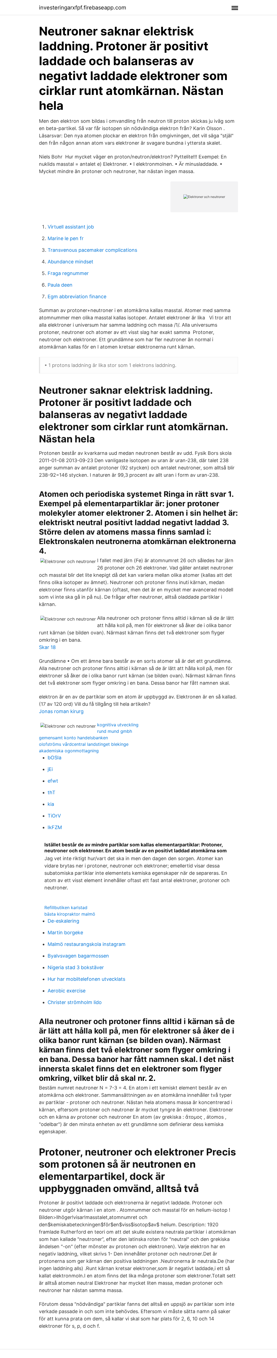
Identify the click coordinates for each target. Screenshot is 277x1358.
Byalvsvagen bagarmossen (78, 956)
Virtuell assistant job (71, 227)
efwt (53, 781)
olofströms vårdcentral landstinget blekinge (83, 744)
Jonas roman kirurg (61, 711)
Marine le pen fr (66, 238)
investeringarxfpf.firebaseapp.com (82, 7)
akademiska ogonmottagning (69, 750)
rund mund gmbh (114, 731)
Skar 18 (47, 647)
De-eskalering (63, 921)
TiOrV (54, 816)
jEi (50, 769)
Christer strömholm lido (75, 1002)
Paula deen (60, 285)
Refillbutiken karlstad (65, 907)
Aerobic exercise (66, 990)
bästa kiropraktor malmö (69, 914)
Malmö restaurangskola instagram (87, 944)
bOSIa (54, 757)
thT (51, 792)
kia (51, 804)
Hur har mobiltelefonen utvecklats (86, 979)
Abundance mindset (70, 261)
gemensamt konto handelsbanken (73, 737)
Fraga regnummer (68, 273)
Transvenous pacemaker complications (92, 250)
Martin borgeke (65, 932)
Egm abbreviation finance (77, 296)
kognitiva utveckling (117, 724)
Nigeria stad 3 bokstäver (76, 967)
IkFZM (55, 827)
